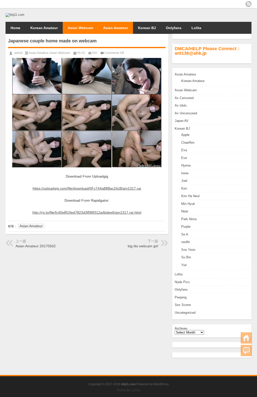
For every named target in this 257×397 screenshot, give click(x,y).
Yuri (184, 265)
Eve (184, 158)
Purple (185, 226)
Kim (184, 188)
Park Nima (189, 219)
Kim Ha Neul (190, 196)
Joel (184, 181)
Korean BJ (147, 28)
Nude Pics (182, 282)
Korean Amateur (44, 28)
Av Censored (184, 98)
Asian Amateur (115, 28)
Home (15, 28)
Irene (184, 173)
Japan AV (181, 121)
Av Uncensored (186, 113)
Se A (184, 234)
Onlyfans (173, 28)
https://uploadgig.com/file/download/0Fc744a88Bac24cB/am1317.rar (87, 188)
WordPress (161, 384)
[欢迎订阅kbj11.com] (248, 4)
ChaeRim (188, 142)
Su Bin (186, 257)
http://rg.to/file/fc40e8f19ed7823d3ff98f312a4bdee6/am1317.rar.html (86, 212)
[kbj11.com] (15, 15)
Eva (184, 150)
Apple (185, 135)
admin (18, 53)
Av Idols (181, 105)
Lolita (196, 28)
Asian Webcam (80, 28)
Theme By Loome (128, 390)
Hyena (185, 165)
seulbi (185, 242)
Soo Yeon (188, 250)
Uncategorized (185, 312)
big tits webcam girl (143, 246)
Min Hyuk (188, 204)
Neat (184, 211)
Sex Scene (183, 305)
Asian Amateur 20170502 (36, 246)
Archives (181, 328)
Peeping (180, 297)
